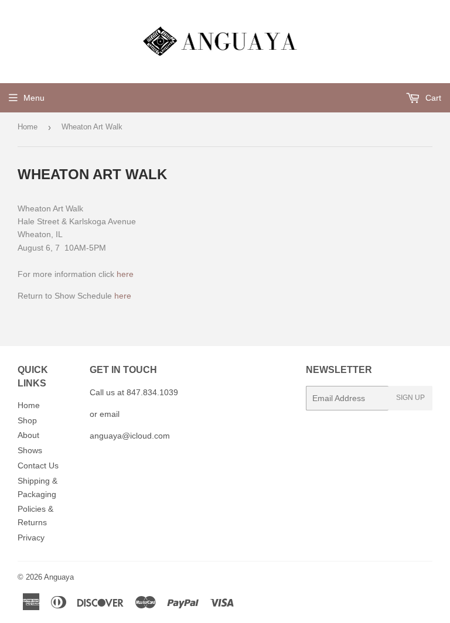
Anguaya (59, 577)
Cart (432, 97)
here (125, 274)
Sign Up (410, 397)
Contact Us (38, 465)
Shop (27, 420)
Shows (30, 450)
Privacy (31, 537)
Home (28, 126)
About (28, 435)
